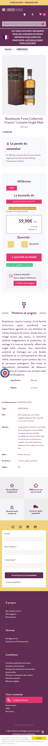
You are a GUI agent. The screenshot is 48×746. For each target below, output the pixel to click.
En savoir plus (10, 744)
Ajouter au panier (25, 257)
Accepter (39, 738)
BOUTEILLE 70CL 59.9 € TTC (24, 202)
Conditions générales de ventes (18, 663)
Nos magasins (11, 614)
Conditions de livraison (15, 666)
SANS (11, 188)
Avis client (10, 711)
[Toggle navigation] (3, 9)
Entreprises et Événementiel (17, 642)
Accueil (8, 49)
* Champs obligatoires (13, 582)
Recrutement (11, 617)
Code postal (10, 560)
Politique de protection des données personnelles (20, 670)
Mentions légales (12, 681)
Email (7, 534)
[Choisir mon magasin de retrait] (25, 14)
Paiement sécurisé (13, 678)
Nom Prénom (10, 547)
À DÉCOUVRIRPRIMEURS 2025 (24, 3)
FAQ (7, 708)
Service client (11, 705)
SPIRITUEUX (22, 49)
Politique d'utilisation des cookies (19, 675)
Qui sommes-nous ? (13, 611)
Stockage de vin (12, 638)
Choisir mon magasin (26, 283)
